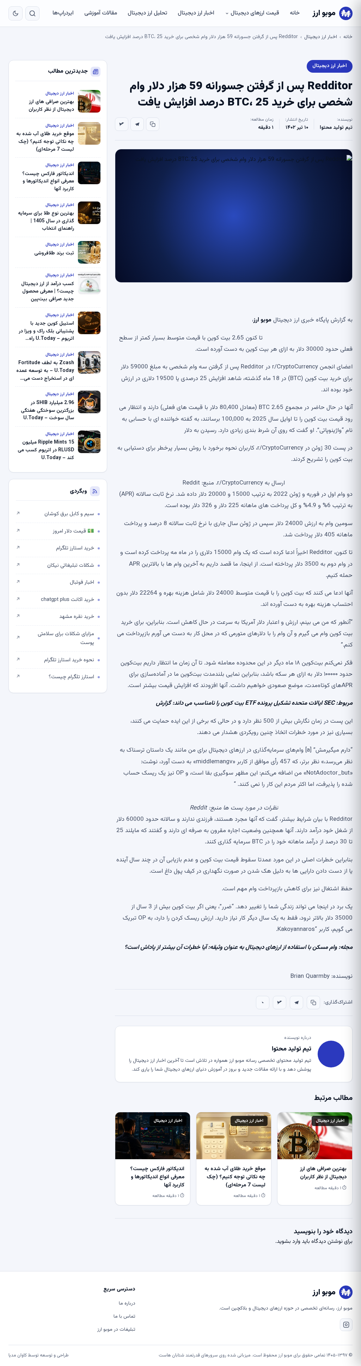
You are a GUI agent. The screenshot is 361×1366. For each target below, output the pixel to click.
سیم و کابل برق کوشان (55, 514)
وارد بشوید (288, 1241)
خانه (295, 13)
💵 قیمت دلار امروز (55, 531)
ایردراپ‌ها (63, 13)
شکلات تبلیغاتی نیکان (55, 565)
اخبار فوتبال (55, 582)
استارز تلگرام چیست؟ (55, 677)
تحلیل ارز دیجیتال (147, 13)
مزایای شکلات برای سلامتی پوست (55, 638)
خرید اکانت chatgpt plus (55, 600)
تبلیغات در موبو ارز (116, 1330)
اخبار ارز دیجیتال (196, 13)
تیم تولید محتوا (336, 128)
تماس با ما (124, 1316)
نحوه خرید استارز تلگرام (55, 660)
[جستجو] (32, 13)
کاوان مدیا (17, 1355)
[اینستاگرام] (346, 1324)
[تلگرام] (137, 124)
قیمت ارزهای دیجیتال (255, 13)
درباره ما (127, 1303)
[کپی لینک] (152, 124)
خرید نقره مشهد (55, 617)
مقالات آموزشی (100, 13)
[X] (121, 124)
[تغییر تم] (15, 13)
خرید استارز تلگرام (55, 548)
